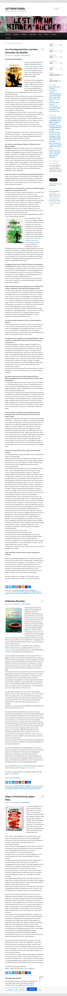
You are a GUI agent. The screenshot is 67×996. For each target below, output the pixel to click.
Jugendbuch (16, 34)
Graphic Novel (32, 34)
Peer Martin (26, 593)
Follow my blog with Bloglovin (13, 778)
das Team (53, 34)
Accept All (32, 989)
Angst (41, 786)
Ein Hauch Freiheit (54, 102)
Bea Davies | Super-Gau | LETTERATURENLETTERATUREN (55, 127)
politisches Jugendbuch (30, 590)
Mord (6, 788)
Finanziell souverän (54, 111)
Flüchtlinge (16, 787)
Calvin (15, 592)
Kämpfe (7, 593)
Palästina (10, 788)
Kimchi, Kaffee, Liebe (54, 97)
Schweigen (21, 788)
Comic (40, 34)
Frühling (34, 592)
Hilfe (30, 787)
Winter (34, 593)
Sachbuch (46, 34)
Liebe (13, 593)
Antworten (39, 593)
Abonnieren (53, 180)
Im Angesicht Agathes (54, 107)
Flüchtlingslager (24, 592)
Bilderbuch (24, 34)
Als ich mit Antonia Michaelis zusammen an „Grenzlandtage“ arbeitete (33, 240)
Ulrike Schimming (25, 55)
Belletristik (16, 590)
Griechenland (22, 787)
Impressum (8, 38)
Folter (30, 592)
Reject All (21, 989)
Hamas (37, 592)
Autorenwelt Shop (53, 191)
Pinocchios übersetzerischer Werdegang (54, 155)
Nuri (22, 593)
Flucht (18, 592)
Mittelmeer (17, 593)
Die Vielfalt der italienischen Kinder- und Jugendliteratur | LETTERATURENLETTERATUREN (55, 136)
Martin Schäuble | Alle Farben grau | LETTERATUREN (55, 144)
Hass (27, 787)
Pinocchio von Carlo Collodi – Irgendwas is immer (55, 151)
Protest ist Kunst (53, 109)
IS (40, 592)
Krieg (10, 593)
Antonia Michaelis (9, 787)
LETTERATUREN (15, 8)
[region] (21, 984)
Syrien (30, 593)
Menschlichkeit (38, 787)
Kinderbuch (8, 34)
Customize (10, 989)
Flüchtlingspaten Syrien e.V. (25, 768)
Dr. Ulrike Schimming (54, 200)
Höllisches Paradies (15, 601)
